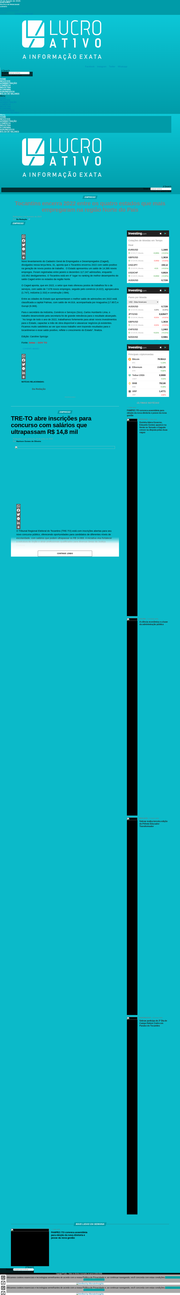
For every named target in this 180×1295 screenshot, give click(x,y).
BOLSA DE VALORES (9, 94)
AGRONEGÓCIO (7, 91)
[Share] (70, 257)
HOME (3, 79)
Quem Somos (5, 2)
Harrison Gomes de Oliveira (28, 441)
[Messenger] (70, 249)
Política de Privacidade (9, 4)
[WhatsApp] (70, 236)
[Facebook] (70, 241)
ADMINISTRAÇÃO (8, 83)
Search (4, 73)
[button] (17, 71)
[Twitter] (70, 245)
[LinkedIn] (70, 253)
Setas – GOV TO (38, 342)
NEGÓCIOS (5, 81)
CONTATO (3, 6)
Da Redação (21, 219)
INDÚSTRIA (5, 87)
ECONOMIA (5, 89)
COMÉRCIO (5, 85)
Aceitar (168, 1277)
